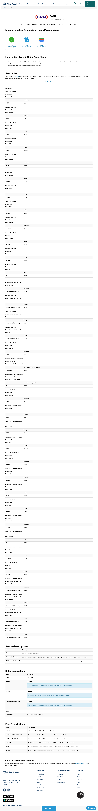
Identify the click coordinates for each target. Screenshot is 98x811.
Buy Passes (49, 808)
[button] (22, 4)
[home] (10, 4)
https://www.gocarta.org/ (81, 763)
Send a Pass (16, 76)
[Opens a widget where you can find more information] (91, 808)
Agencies (4, 7)
